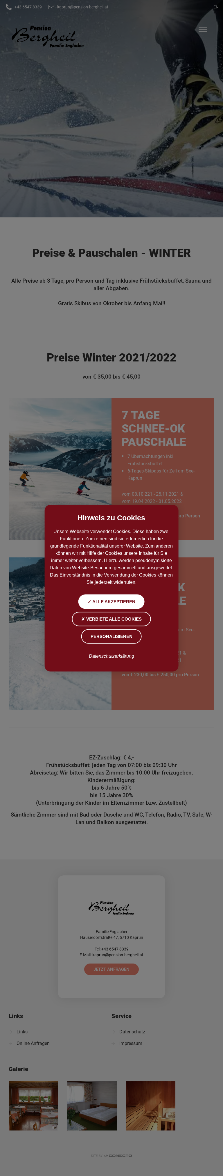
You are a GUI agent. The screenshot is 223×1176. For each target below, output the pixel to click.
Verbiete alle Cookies (113, 618)
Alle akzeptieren (113, 601)
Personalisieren (111, 636)
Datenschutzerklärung (111, 655)
